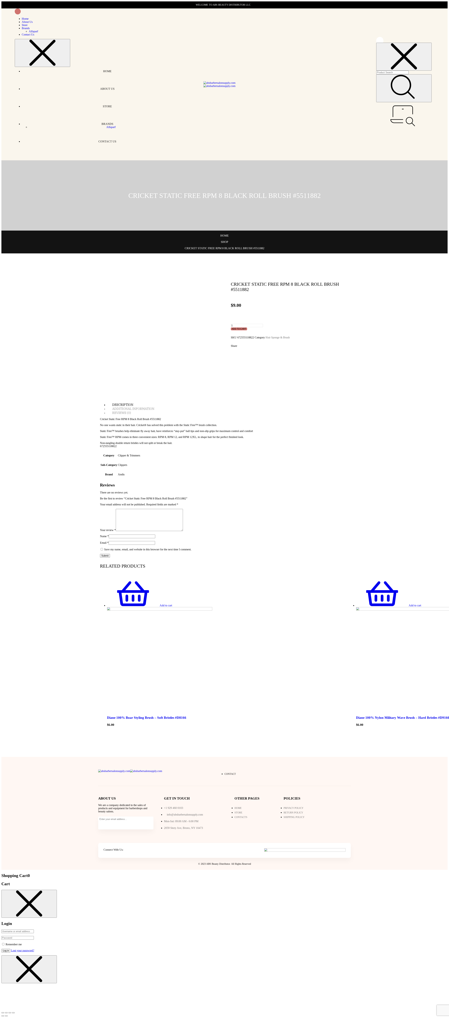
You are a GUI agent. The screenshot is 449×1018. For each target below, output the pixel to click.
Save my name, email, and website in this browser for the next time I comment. (147, 549)
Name (104, 536)
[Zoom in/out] (13, 1012)
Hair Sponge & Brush (278, 337)
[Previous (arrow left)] (2, 1015)
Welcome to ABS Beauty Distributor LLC (223, 5)
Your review (108, 530)
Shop (224, 241)
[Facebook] (127, 850)
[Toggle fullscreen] (9, 1012)
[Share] (6, 1012)
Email (104, 542)
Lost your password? (22, 950)
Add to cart (239, 329)
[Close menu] (42, 53)
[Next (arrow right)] (6, 1015)
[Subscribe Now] (102, 825)
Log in (6, 950)
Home (224, 235)
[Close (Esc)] (2, 1012)
